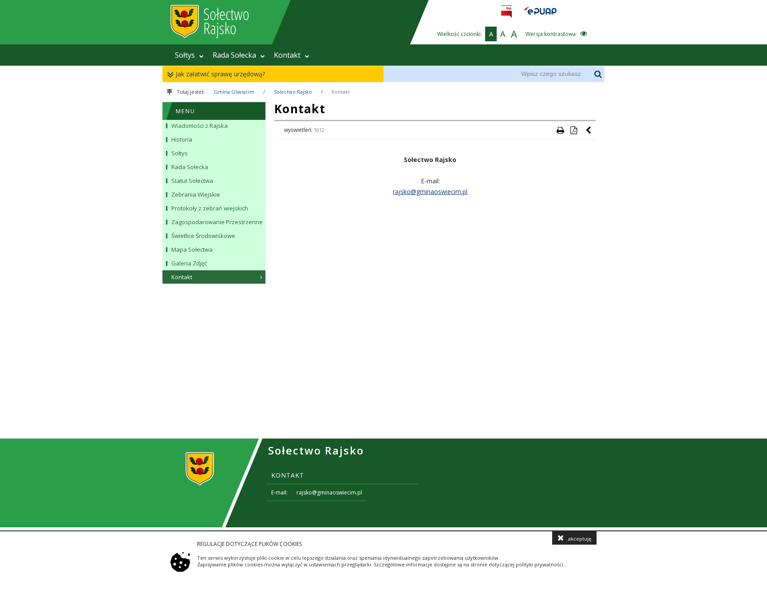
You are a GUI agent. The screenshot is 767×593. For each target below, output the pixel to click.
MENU (185, 111)
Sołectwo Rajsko (293, 91)
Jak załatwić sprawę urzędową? (220, 74)
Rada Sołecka (234, 55)
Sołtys (185, 55)
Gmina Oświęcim (234, 91)
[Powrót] (589, 130)
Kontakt (287, 55)
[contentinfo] (383, 483)
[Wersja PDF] (573, 130)
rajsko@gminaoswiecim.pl (430, 191)
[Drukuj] (560, 130)
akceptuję (579, 538)
